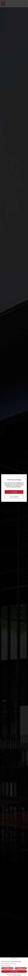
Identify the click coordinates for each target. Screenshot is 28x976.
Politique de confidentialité (5, 965)
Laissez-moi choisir (14, 971)
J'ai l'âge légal (14, 492)
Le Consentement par (14, 974)
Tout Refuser (7, 968)
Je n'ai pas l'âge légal (14, 497)
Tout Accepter (20, 968)
